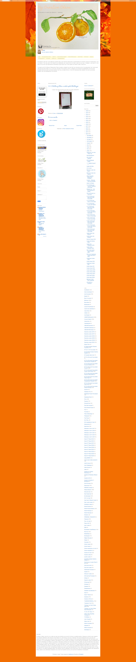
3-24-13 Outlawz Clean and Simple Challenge (91, 226)
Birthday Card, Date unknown (90, 280)
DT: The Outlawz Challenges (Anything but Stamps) (90, 361)
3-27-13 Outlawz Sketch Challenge (91, 215)
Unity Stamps (87, 619)
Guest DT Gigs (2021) (89, 449)
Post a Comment (53, 120)
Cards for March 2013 (91, 241)
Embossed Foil (87, 391)
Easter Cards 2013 (91, 239)
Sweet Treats (87, 594)
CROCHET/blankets (88, 325)
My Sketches (86, 56)
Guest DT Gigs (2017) (89, 443)
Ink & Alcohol (87, 483)
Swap (85, 592)
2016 (87, 128)
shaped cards (87, 556)
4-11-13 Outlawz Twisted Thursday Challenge (91, 186)
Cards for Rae (90, 166)
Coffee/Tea (86, 321)
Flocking (86, 411)
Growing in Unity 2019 (89, 430)
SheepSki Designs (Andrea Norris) (90, 559)
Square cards (87, 580)
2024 (87, 112)
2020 (87, 120)
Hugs (85, 469)
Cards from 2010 (91, 268)
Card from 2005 (91, 277)
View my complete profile (47, 52)
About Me (54, 56)
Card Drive (86, 311)
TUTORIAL (86, 617)
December (89, 135)
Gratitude (86, 426)
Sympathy (86, 597)
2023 (87, 114)
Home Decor (87, 467)
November (89, 137)
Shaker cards (87, 554)
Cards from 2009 (91, 270)
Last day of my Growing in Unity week (42, 218)
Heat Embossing (87, 465)
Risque (85, 540)
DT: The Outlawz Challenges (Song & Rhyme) (90, 387)
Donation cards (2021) (89, 342)
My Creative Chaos (54, 7)
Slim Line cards (88, 567)
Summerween (87, 588)
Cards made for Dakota (90, 237)
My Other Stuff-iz (41, 58)
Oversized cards (88, 504)
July (88, 145)
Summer (86, 586)
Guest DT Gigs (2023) (89, 453)
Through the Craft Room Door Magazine (90, 609)
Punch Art (86, 523)
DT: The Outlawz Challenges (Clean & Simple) (90, 364)
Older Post (79, 125)
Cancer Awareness (88, 306)
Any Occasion (87, 294)
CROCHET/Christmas (89, 327)
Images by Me (87, 478)
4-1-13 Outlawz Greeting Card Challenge (90, 207)
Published (91, 56)
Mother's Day (87, 491)
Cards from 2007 (91, 273)
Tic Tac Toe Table (88, 611)
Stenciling (86, 582)
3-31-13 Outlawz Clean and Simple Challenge (91, 212)
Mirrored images (88, 487)
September (89, 141)
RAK (85, 527)
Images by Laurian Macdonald (88, 472)
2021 (87, 118)
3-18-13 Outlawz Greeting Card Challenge (91, 230)
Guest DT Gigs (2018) (89, 445)
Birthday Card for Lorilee (91, 173)
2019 (87, 122)
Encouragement (90, 155)
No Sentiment (87, 496)
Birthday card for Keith (91, 170)
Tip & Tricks (48, 58)
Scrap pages (87, 546)
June (88, 147)
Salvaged (86, 542)
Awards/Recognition (61, 58)
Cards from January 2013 (90, 247)
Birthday (86, 300)
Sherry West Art (42, 222)
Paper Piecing (87, 506)
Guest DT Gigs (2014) (89, 441)
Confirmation (87, 323)
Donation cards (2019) (89, 338)
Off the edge (87, 498)
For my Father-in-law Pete (91, 194)
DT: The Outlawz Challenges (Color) (90, 367)
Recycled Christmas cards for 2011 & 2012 (91, 255)
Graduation (87, 424)
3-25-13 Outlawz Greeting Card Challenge (91, 222)
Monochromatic (87, 489)
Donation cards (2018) (89, 336)
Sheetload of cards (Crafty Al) (90, 563)
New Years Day (87, 494)
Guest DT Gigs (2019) (89, 447)
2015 (87, 130)
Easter (86, 389)
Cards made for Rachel (90, 234)
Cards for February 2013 (90, 244)
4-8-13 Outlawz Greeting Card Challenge (90, 197)
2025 (87, 110)
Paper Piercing (87, 510)
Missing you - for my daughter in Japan (91, 190)
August (89, 143)
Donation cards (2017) (89, 334)
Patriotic (86, 515)
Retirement (87, 535)
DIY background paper (90, 161)
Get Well (86, 420)
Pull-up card (87, 521)
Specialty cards (88, 573)
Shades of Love (87, 552)
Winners (86, 625)
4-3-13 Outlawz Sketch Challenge (91, 201)
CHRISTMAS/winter (88, 317)
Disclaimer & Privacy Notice (46, 56)
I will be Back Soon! (42, 231)
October (89, 139)
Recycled (86, 531)
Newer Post (51, 125)
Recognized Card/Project (90, 529)
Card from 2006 (91, 275)
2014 (87, 131)
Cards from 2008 (91, 271)
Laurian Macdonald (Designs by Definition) (41, 228)
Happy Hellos (87, 463)
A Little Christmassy (41, 210)
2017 (87, 126)
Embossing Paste (88, 397)
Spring (85, 578)
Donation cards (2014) (89, 331)
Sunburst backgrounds (89, 590)
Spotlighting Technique (89, 576)
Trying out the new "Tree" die (91, 153)
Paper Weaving (87, 512)
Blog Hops (86, 302)
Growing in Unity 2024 (89, 437)
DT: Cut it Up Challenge (89, 349)
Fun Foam (86, 418)
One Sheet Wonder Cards (90, 500)
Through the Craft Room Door (90, 606)
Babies (85, 296)
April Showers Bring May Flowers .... (90, 177)
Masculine (86, 485)
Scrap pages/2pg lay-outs (90, 548)
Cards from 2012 (91, 261)
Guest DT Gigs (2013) (89, 439)
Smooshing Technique (89, 569)
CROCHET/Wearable (89, 329)
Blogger (81, 654)
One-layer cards (88, 502)
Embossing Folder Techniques (91, 393)
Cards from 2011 (90, 266)
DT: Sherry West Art (89, 355)
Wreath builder (87, 627)
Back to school (87, 298)
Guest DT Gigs (80, 56)
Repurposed (87, 533)
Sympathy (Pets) (88, 599)
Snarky (86, 571)
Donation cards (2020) (89, 340)
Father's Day (87, 403)
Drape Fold (87, 344)
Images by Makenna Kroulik (90, 474)
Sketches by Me (87, 565)
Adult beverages (88, 292)
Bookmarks (86, 304)
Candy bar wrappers (89, 308)
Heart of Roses (90, 183)
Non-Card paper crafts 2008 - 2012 (90, 251)
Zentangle (86, 629)
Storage (86, 584)
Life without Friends (89, 158)
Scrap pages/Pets (88, 550)
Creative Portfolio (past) (72, 56)
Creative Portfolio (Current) (61, 56)
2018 (87, 124)
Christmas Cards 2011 (91, 264)
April (88, 150)
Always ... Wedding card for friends (91, 180)
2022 (87, 116)
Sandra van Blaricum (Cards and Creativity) (41, 215)
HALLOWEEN (87, 458)
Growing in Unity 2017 (89, 428)
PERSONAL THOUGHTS (89, 517)
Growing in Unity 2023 (89, 434)
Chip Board (86, 315)
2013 (87, 133)
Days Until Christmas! (89, 98)
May (88, 149)
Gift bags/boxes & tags (89, 422)
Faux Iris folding (88, 405)
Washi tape (86, 621)
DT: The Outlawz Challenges (90, 357)
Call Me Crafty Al (42, 235)
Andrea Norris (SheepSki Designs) (42, 208)
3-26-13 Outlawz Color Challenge (91, 218)
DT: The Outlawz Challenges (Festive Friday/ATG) (90, 374)
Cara (44, 50)
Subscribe (42, 94)
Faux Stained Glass (88, 407)
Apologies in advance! (89, 283)
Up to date (89, 168)
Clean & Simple (87, 319)
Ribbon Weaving (87, 538)
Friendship (86, 416)
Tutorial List (54, 58)
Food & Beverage (88, 413)
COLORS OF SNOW (41, 224)
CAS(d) (85, 313)
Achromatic (87, 290)
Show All (44, 236)
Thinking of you (87, 603)
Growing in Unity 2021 (89, 432)
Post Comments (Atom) (68, 128)
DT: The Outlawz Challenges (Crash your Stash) (90, 370)
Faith (85, 399)
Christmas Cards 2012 (91, 259)
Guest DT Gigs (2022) (89, 451)
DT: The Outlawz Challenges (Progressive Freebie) (90, 380)
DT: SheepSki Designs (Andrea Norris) (91, 352)
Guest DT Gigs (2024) (89, 455)
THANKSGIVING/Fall (89, 601)
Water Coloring (88, 623)
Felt (85, 409)
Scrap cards (87, 544)
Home (39, 56)
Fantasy (86, 401)
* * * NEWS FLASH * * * (91, 164)
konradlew (71, 654)
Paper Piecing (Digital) (89, 508)
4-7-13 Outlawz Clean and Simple (91, 204)
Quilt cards (87, 525)
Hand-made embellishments (90, 460)
